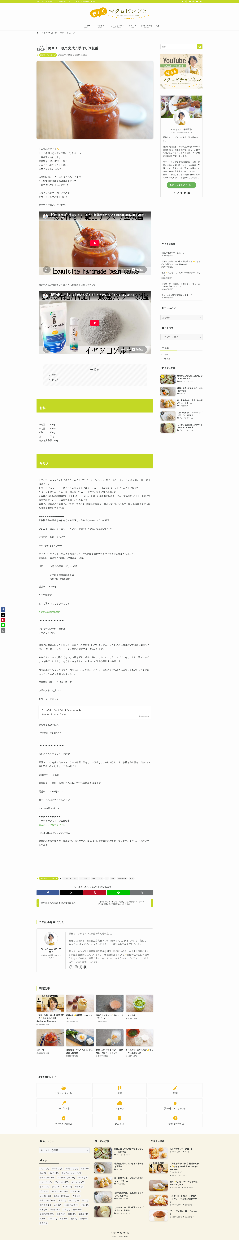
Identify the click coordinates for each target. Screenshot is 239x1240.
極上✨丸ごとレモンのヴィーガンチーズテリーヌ (181, 275)
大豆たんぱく (71, 1205)
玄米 (43, 1210)
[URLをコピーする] (141, 892)
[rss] (200, 1)
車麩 (74, 1219)
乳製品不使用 (61, 1196)
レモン (75, 1191)
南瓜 (62, 1200)
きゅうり (57, 1169)
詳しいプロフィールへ (182, 185)
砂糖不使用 (122, 878)
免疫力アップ (97, 878)
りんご (54, 1173)
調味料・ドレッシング (48, 55)
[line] (190, 1)
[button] (48, 892)
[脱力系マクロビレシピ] (119, 13)
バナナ (79, 1187)
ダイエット (61, 1182)
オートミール (47, 1178)
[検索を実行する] (199, 46)
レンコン (45, 1196)
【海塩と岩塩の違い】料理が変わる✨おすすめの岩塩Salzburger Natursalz (181, 264)
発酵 (112, 878)
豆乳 (53, 1219)
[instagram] (186, 1)
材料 (54, 375)
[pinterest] (193, 1)
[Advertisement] (181, 219)
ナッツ (67, 1187)
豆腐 (63, 1219)
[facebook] (183, 1)
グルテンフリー (66, 1178)
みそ (43, 1173)
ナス (55, 1187)
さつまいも (71, 1169)
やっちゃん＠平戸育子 (51, 950)
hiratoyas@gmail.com (49, 612)
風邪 (43, 1223)
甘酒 (66, 1210)
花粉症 (83, 1214)
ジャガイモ (46, 1182)
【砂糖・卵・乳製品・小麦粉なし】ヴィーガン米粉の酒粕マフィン (180, 286)
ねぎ (85, 1169)
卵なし (74, 1200)
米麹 (131, 878)
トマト (44, 1187)
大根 (57, 1205)
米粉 (61, 1214)
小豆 (85, 1205)
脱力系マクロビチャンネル (52, 824)
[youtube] (197, 1)
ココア (82, 1178)
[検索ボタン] (158, 26)
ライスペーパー (59, 1191)
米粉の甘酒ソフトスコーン (173, 254)
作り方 (55, 379)
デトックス (84, 878)
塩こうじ (45, 1205)
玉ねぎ (54, 1210)
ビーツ (44, 1191)
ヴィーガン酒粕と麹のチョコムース (176, 296)
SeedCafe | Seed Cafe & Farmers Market (62, 710)
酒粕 (83, 1219)
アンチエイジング (70, 878)
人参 (76, 1196)
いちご (44, 1169)
